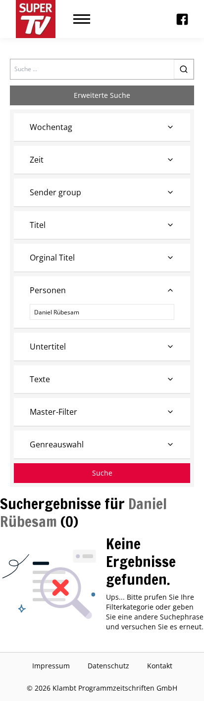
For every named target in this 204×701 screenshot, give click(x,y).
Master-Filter (53, 411)
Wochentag (51, 127)
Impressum (51, 665)
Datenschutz (108, 665)
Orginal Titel (52, 257)
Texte (40, 379)
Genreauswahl (57, 444)
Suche (102, 473)
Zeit (37, 159)
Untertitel (48, 346)
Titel (38, 224)
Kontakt (159, 665)
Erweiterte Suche (102, 95)
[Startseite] (35, 19)
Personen (48, 290)
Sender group (55, 192)
